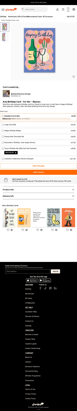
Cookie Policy (30, 399)
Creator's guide (31, 344)
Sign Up (55, 271)
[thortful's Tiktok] (45, 289)
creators (29, 330)
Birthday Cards (10, 20)
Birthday (3, 17)
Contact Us (29, 321)
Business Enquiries (32, 366)
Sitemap (28, 326)
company (29, 353)
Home (3, 20)
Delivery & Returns (32, 316)
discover (29, 285)
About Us (28, 357)
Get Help (29, 307)
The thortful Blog (31, 371)
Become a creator (31, 334)
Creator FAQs (30, 339)
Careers (28, 362)
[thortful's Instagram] (50, 289)
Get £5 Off (71, 17)
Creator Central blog (32, 348)
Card (17, 20)
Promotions (29, 380)
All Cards (28, 298)
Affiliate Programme (33, 376)
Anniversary (12, 17)
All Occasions (48, 17)
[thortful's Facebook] (40, 289)
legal (27, 385)
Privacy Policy (30, 394)
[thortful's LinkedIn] (55, 289)
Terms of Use (30, 389)
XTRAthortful (30, 303)
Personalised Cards (34, 17)
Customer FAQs (31, 312)
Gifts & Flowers (23, 17)
